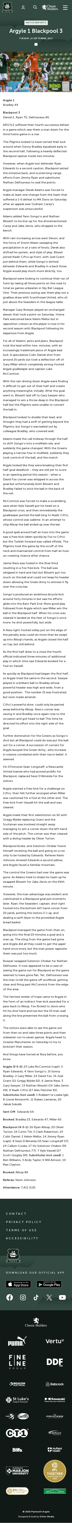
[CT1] (17, 1433)
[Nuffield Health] (54, 1450)
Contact (16, 1213)
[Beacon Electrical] (17, 1384)
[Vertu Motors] (54, 1341)
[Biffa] (17, 1450)
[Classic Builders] (36, 1322)
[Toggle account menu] (23, 7)
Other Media (47, 1516)
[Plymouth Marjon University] (17, 1471)
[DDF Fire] (54, 1362)
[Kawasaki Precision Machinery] (54, 1400)
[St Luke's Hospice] (17, 1400)
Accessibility (22, 1238)
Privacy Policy (24, 1222)
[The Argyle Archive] (54, 1491)
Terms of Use (21, 1230)
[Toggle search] (35, 7)
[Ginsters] (17, 1416)
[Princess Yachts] (54, 1416)
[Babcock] (54, 1384)
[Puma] (17, 1341)
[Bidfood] (54, 1433)
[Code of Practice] (54, 1471)
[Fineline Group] (17, 1362)
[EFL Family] (17, 1491)
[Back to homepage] (7, 7)
